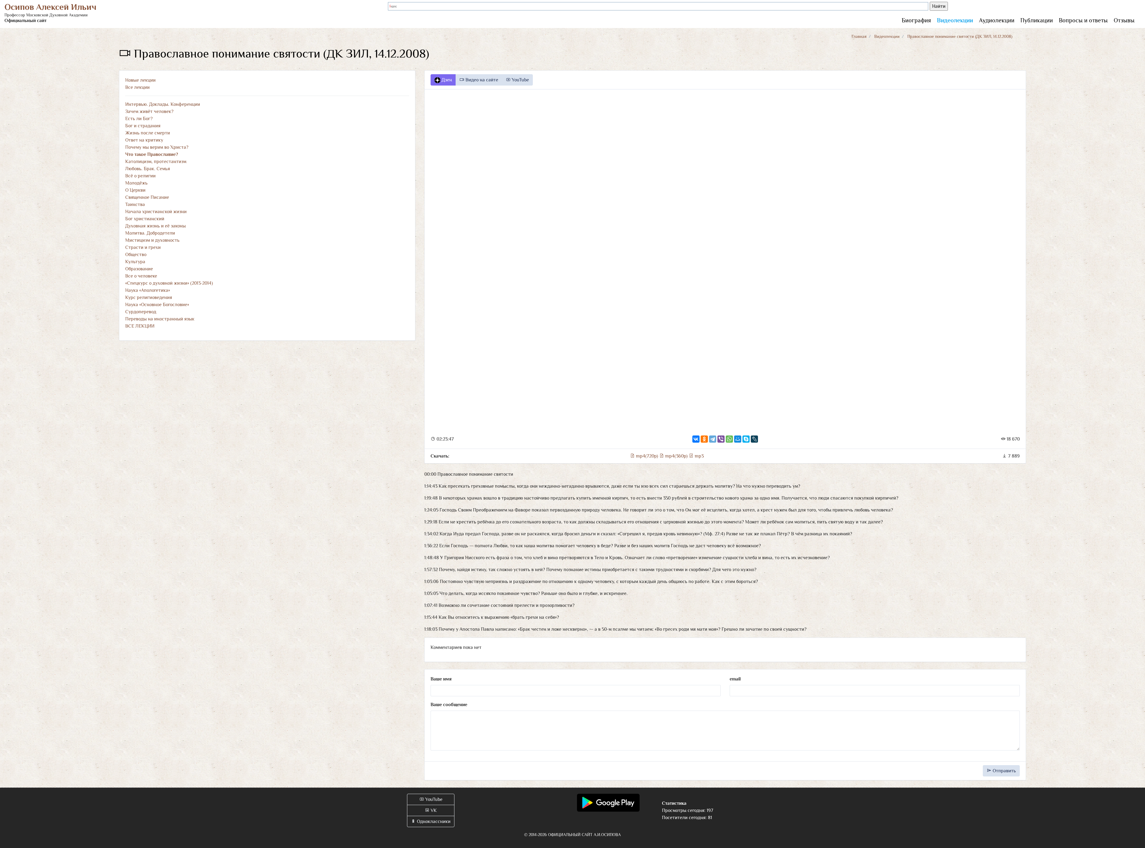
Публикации (1036, 20)
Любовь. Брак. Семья (147, 168)
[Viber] (721, 439)
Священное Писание (147, 197)
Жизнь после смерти (147, 133)
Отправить (1003, 770)
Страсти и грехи (143, 247)
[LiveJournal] (754, 439)
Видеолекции (955, 20)
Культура (135, 261)
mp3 (699, 456)
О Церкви (135, 190)
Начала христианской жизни (156, 211)
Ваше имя (441, 679)
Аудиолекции (996, 20)
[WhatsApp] (729, 439)
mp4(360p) (676, 456)
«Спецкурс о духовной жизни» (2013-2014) (169, 283)
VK (433, 810)
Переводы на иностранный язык (159, 319)
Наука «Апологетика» (147, 290)
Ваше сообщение (449, 704)
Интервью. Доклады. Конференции (162, 104)
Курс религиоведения (148, 297)
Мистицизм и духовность (152, 240)
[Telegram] (712, 439)
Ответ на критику (144, 140)
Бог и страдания (142, 125)
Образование (139, 269)
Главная (859, 36)
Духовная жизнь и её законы (155, 226)
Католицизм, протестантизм (155, 161)
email (735, 679)
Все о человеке (141, 276)
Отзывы (1124, 20)
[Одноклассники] (704, 439)
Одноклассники (433, 821)
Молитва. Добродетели (150, 233)
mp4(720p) (647, 456)
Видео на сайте (481, 80)
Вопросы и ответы (1083, 20)
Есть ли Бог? (139, 118)
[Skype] (746, 439)
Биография (916, 20)
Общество (135, 254)
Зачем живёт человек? (149, 111)
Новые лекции (140, 80)
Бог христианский (144, 218)
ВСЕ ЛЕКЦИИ (139, 326)
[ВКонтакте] (696, 439)
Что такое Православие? (151, 154)
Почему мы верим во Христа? (156, 147)
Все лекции (137, 87)
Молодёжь (136, 183)
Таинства (135, 204)
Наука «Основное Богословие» (157, 304)
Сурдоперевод (140, 311)
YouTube (519, 80)
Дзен (446, 80)
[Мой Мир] (737, 439)
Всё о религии (140, 176)
